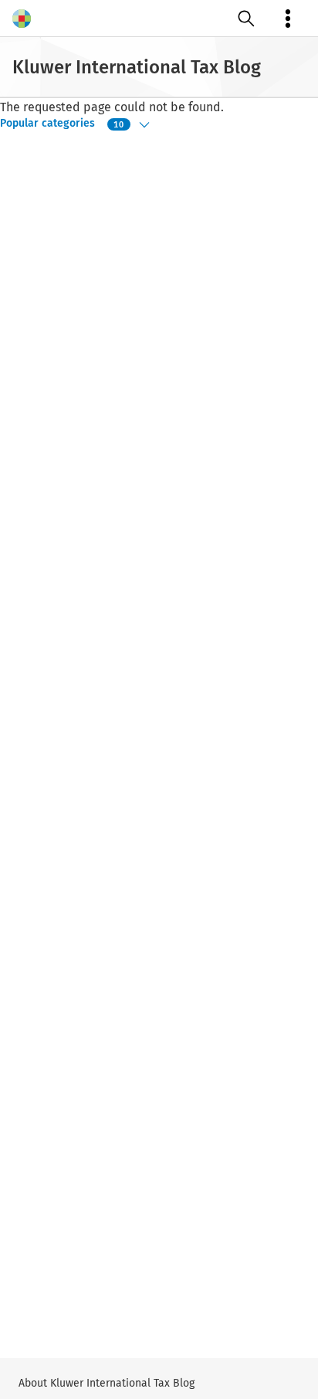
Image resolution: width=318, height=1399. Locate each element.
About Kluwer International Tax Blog (107, 1383)
